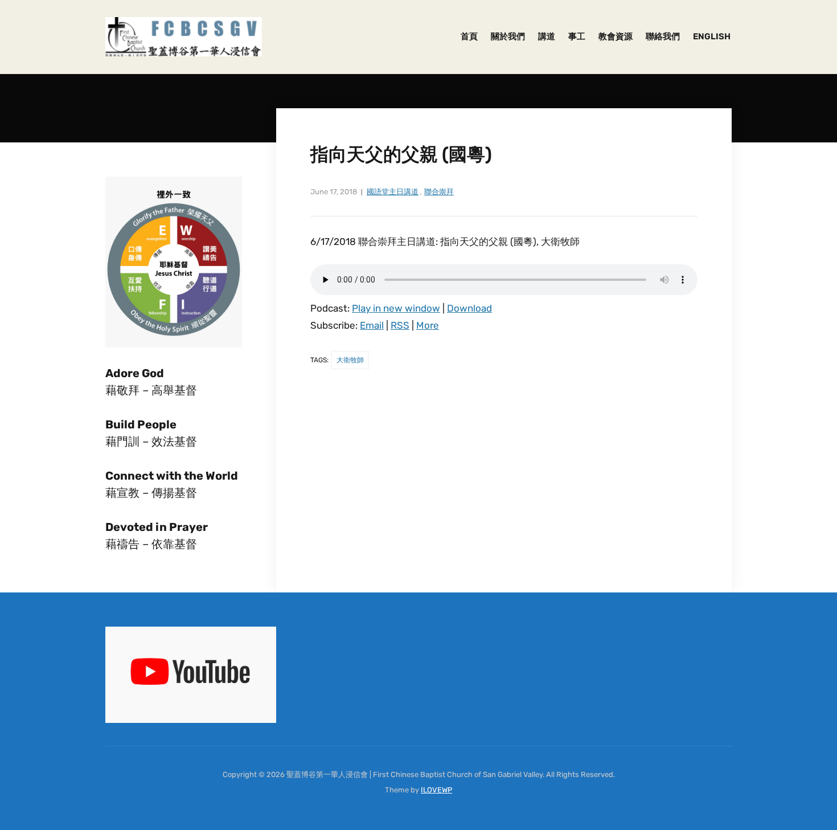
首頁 (469, 36)
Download (469, 308)
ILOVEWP (436, 790)
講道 (546, 36)
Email (372, 325)
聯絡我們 (663, 36)
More (427, 325)
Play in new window (396, 308)
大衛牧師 (350, 360)
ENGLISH (712, 36)
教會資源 (615, 36)
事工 (576, 36)
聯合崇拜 (439, 191)
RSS (400, 325)
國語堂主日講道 (393, 191)
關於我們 (508, 36)
